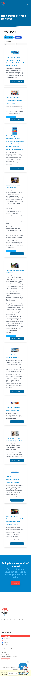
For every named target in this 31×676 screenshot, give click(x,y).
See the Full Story (16, 81)
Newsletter (7, 636)
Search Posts (7, 41)
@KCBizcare (8, 645)
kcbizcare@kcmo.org (7, 659)
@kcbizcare (7, 640)
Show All (18, 37)
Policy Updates (8, 37)
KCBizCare (7, 642)
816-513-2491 (5, 658)
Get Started (15, 583)
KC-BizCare (7, 638)
